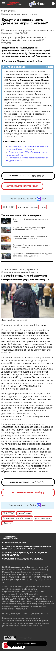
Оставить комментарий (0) (22, 186)
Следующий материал (26, 643)
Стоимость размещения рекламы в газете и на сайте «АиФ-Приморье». (27, 547)
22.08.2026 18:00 (9, 269)
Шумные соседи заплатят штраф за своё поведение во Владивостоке (30, 237)
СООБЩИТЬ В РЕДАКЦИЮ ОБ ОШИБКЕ (22, 559)
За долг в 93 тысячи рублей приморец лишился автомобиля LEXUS (29, 229)
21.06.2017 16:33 (8, 11)
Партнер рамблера (25, 638)
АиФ (24, 320)
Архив (17, 37)
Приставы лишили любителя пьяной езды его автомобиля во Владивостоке (32, 255)
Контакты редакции (14, 542)
